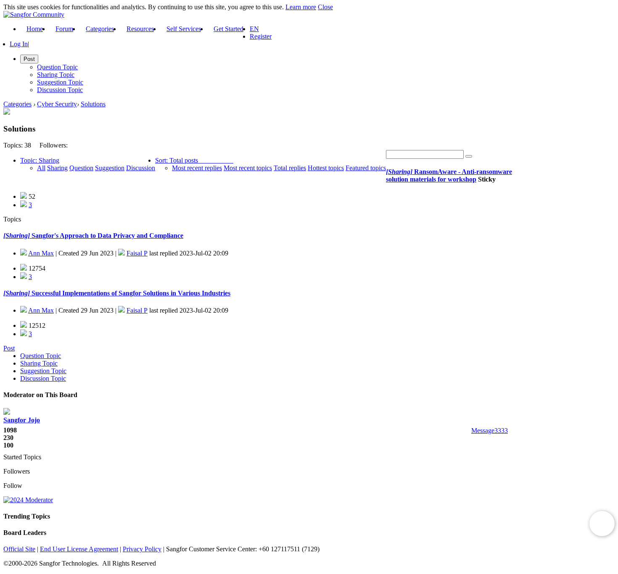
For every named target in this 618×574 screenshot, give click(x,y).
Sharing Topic (55, 74)
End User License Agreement (79, 549)
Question (81, 167)
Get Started (228, 28)
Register (261, 36)
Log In (19, 43)
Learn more (300, 7)
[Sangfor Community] (33, 14)
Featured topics (366, 167)
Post (9, 348)
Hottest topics (326, 167)
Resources (140, 28)
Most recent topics (248, 167)
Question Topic (57, 67)
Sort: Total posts (176, 160)
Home (34, 28)
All (41, 167)
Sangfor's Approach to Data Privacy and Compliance (106, 235)
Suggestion (109, 167)
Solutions (93, 104)
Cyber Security (57, 104)
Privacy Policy (142, 549)
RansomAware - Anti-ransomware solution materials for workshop (449, 175)
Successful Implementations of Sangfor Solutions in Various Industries (130, 293)
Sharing (57, 167)
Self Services (183, 28)
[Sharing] (399, 171)
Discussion (140, 167)
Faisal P (137, 253)
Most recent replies (197, 167)
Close (325, 7)
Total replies (290, 167)
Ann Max (41, 253)
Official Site (19, 549)
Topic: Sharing (39, 160)
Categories (100, 28)
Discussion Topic (60, 89)
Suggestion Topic (60, 82)
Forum (64, 28)
